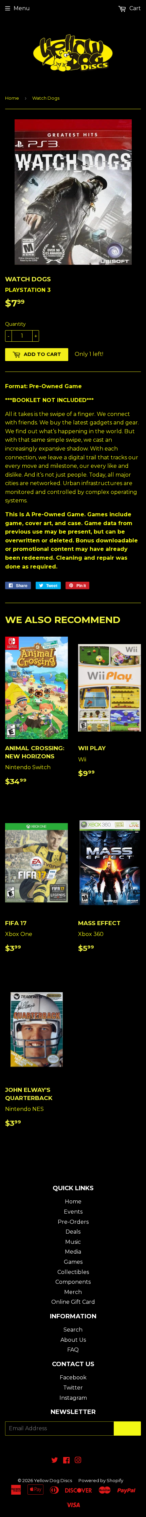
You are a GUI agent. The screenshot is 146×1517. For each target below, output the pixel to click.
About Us (73, 1340)
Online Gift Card (73, 1302)
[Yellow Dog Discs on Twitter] (54, 1461)
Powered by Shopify (100, 1480)
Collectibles (73, 1272)
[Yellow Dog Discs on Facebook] (66, 1461)
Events (73, 1212)
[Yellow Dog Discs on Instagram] (78, 1461)
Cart (134, 8)
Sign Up (127, 1428)
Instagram (73, 1398)
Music (73, 1242)
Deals (73, 1232)
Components (73, 1282)
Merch (73, 1292)
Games (73, 1262)
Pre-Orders (73, 1222)
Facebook (73, 1377)
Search (73, 1329)
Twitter (73, 1387)
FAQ (73, 1349)
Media (73, 1252)
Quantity (15, 324)
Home (12, 98)
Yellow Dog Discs (53, 1480)
